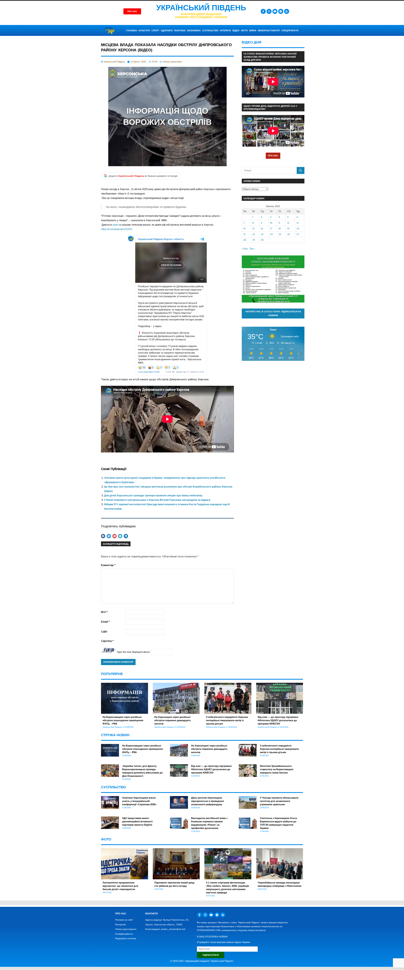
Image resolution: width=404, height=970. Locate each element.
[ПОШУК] (300, 170)
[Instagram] (269, 11)
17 (271, 228)
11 (279, 222)
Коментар (108, 565)
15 (253, 228)
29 (253, 239)
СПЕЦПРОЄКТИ (290, 30)
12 (288, 222)
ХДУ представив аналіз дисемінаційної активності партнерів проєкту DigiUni (137, 821)
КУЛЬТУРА (144, 30)
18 (280, 228)
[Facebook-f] (263, 11)
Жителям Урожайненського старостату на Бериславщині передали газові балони (276, 769)
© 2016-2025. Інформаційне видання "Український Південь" (202, 961)
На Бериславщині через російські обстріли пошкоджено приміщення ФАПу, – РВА (123, 720)
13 (298, 222)
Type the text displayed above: (133, 651)
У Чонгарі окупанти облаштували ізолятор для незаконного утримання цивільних (279, 801)
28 (244, 239)
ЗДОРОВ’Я (166, 30)
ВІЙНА (252, 30)
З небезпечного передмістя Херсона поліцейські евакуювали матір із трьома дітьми (227, 720)
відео (115, 224)
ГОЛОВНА (131, 30)
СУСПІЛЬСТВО (210, 30)
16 (262, 228)
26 (288, 234)
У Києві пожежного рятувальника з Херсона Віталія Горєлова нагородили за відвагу (157, 500)
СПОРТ (155, 30)
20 (298, 228)
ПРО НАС (273, 155)
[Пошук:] (269, 170)
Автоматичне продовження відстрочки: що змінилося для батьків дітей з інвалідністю (120, 886)
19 (288, 228)
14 (244, 228)
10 (271, 222)
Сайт (104, 631)
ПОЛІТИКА (180, 30)
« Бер (245, 248)
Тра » (252, 248)
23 (262, 234)
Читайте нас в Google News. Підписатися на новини (273, 313)
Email (105, 621)
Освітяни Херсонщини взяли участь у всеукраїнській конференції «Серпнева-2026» (139, 801)
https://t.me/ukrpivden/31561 (116, 229)
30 (262, 239)
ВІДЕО (235, 30)
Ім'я (104, 611)
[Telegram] (280, 11)
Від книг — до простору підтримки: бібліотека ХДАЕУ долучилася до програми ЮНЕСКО (278, 720)
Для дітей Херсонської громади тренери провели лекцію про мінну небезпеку (153, 495)
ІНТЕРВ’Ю (225, 30)
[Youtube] (274, 11)
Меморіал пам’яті (269, 30)
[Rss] (286, 11)
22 (253, 234)
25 (280, 234)
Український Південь (201, 7)
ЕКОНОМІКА (194, 30)
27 (298, 234)
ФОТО (244, 30)
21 (244, 234)
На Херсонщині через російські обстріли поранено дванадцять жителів (172, 720)
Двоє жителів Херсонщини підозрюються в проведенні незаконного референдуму (207, 801)
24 (271, 234)
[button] (103, 536)
